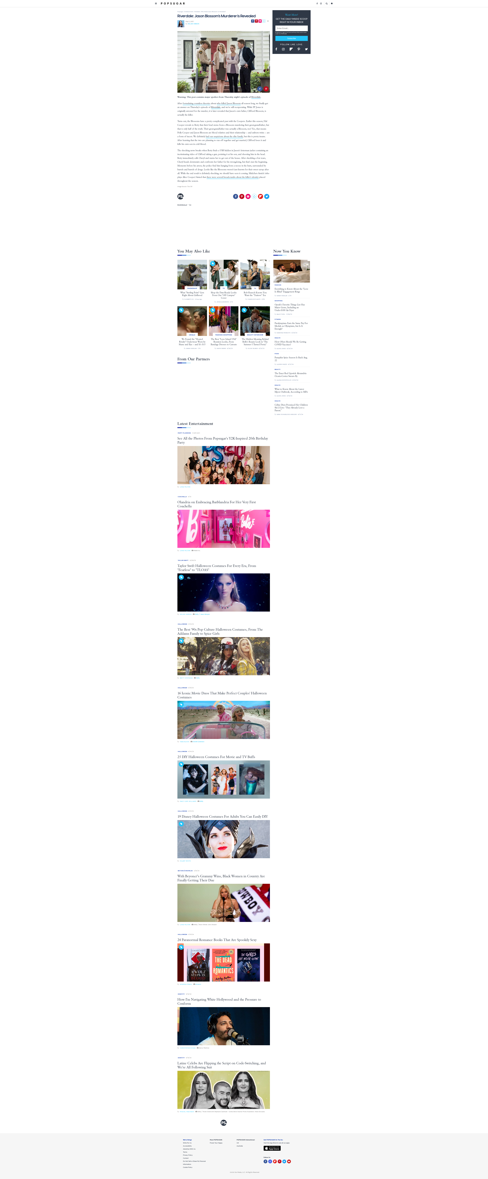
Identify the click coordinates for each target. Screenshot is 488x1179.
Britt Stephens (186, 678)
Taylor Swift (183, 560)
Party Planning (184, 433)
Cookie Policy (187, 1167)
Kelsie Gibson (193, 24)
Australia (240, 1146)
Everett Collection (198, 742)
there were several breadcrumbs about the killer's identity (233, 177)
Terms (289, 32)
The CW (189, 186)
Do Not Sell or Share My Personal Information (194, 1162)
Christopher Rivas (188, 1048)
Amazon (198, 984)
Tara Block (184, 742)
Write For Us (187, 1143)
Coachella (182, 497)
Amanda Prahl (186, 984)
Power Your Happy (216, 1143)
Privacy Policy (296, 32)
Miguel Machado (187, 1112)
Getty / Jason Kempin (202, 614)
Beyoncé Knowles (185, 871)
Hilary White (185, 861)
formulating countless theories (196, 103)
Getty (198, 678)
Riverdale (256, 97)
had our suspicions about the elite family (224, 136)
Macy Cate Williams (188, 801)
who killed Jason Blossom (229, 103)
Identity (181, 994)
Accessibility (187, 1146)
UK (238, 1143)
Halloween (182, 624)
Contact (186, 1158)
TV (190, 205)
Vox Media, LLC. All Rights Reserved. (247, 1172)
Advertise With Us (189, 1149)
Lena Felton (185, 487)
